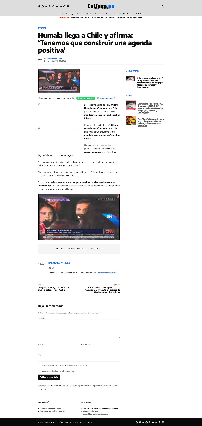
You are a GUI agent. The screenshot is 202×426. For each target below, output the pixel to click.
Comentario (42, 318)
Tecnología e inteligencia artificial (78, 14)
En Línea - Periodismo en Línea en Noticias (79, 248)
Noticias (42, 28)
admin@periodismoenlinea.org (95, 414)
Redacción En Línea (54, 58)
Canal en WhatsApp (87, 98)
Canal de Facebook (106, 98)
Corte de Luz (84, 17)
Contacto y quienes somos (50, 408)
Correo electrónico (86, 344)
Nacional (139, 76)
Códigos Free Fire (97, 17)
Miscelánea (127, 14)
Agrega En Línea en (64, 98)
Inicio (61, 14)
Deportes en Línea (112, 14)
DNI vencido (120, 17)
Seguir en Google (47, 98)
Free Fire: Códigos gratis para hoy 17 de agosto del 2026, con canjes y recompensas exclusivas (151, 122)
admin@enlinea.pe (90, 411)
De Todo (139, 14)
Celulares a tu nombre (134, 17)
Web (39, 355)
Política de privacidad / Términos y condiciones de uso (75, 422)
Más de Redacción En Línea (107, 273)
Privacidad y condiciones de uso (53, 411)
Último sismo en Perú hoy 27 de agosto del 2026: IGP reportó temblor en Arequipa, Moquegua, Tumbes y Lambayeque (150, 82)
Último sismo (74, 17)
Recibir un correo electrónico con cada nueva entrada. (57, 371)
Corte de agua (110, 17)
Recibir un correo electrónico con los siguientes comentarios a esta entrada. (64, 365)
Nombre (41, 344)
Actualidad (97, 14)
